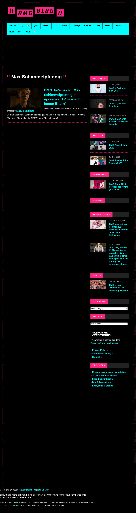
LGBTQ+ (75, 25)
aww (64, 25)
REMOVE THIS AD (47, 64)
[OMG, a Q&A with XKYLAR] (98, 91)
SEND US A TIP (43, 490)
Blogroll (96, 357)
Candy (19, 111)
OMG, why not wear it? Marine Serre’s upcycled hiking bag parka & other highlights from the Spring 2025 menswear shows (118, 256)
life (98, 25)
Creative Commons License (104, 343)
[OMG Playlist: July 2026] (98, 148)
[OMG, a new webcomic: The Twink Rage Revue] (98, 288)
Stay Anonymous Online (104, 375)
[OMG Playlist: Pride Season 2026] (98, 163)
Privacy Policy (99, 350)
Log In (12, 25)
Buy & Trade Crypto (102, 382)
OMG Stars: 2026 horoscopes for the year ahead (118, 187)
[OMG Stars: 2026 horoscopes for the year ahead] (98, 187)
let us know (12, 505)
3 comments (28, 111)
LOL (56, 25)
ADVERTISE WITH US (28, 490)
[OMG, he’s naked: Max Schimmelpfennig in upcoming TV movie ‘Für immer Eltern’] (24, 106)
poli (27, 32)
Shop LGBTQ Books (102, 379)
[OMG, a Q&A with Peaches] (98, 106)
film (11, 32)
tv (19, 32)
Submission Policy (101, 353)
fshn (107, 25)
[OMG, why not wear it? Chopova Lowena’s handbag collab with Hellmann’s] (98, 227)
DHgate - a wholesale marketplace (109, 372)
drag (118, 25)
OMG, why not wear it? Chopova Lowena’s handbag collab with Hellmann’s (118, 229)
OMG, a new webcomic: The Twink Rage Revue (118, 288)
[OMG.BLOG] (36, 11)
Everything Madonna (102, 386)
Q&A (36, 25)
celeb (88, 25)
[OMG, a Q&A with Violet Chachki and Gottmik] (98, 121)
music (45, 25)
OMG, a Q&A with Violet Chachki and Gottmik (118, 122)
